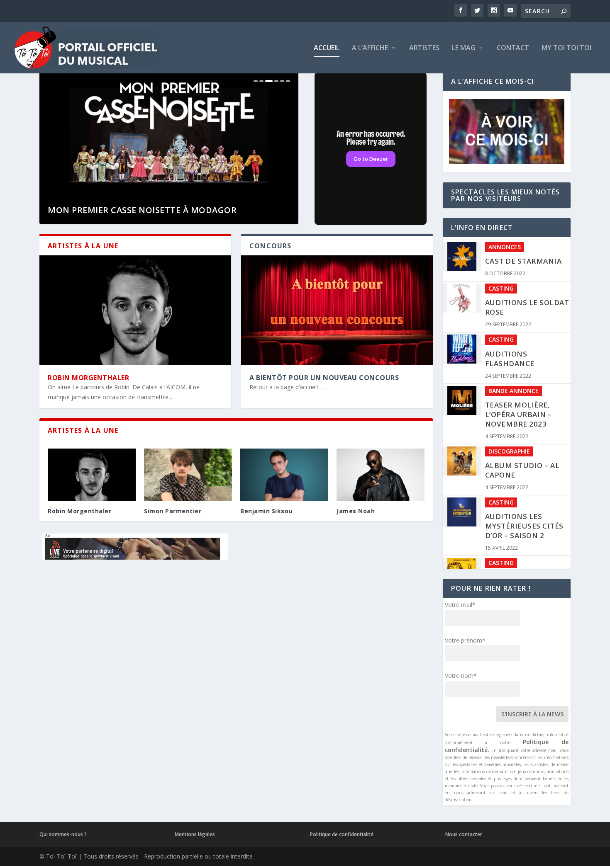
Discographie (509, 448)
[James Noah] (381, 475)
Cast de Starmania (523, 258)
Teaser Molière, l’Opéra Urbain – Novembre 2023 (518, 411)
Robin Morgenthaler (88, 377)
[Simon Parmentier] (188, 475)
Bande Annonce (513, 388)
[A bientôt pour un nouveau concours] (337, 310)
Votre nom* (461, 675)
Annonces (504, 244)
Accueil (326, 48)
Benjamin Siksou (266, 511)
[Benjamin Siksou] (284, 475)
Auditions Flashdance (509, 355)
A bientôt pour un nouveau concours (324, 377)
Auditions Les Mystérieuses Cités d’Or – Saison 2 (524, 523)
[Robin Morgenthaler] (135, 310)
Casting (501, 286)
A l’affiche (370, 48)
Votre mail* (460, 605)
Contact (513, 48)
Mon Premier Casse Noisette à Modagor (142, 210)
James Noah (356, 511)
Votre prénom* (465, 640)
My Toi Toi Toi (566, 48)
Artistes (424, 48)
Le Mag (464, 48)
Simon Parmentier (172, 511)
